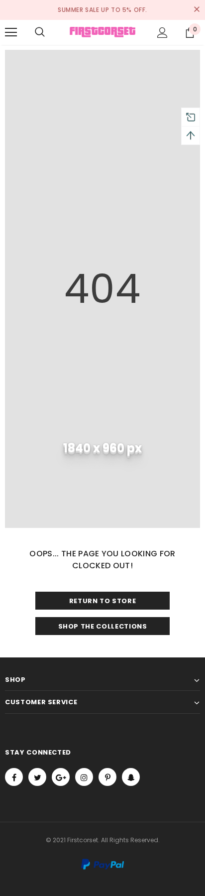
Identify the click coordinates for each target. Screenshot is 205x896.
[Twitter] (37, 777)
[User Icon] (162, 32)
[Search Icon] (40, 32)
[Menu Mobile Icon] (11, 32)
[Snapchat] (131, 777)
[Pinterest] (107, 777)
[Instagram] (84, 777)
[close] (197, 10)
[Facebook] (14, 777)
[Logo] (102, 31)
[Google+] (61, 777)
